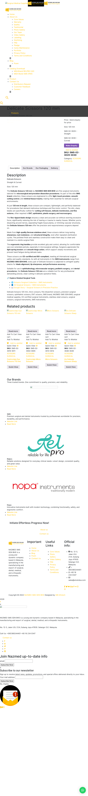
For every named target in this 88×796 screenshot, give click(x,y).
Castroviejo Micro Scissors (33, 360)
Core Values (55, 552)
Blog (33, 553)
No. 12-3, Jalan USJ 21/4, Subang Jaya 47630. (19, 627)
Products (15, 113)
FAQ (51, 562)
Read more (13, 331)
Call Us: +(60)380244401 (10, 633)
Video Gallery (55, 559)
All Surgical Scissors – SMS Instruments (30, 285)
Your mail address (7, 677)
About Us (35, 551)
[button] (82, 790)
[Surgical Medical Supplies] (16, 3)
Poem (33, 556)
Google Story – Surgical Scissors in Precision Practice (36, 287)
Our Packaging (42, 168)
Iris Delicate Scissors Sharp (70, 360)
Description (15, 168)
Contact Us (36, 558)
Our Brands (28, 168)
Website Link (12, 421)
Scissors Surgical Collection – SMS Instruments (33, 282)
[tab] (15, 168)
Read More (11, 424)
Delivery (54, 168)
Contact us (7, 638)
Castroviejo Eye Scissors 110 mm (14, 360)
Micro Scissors (51, 359)
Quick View (13, 367)
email (2, 661)
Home (33, 548)
